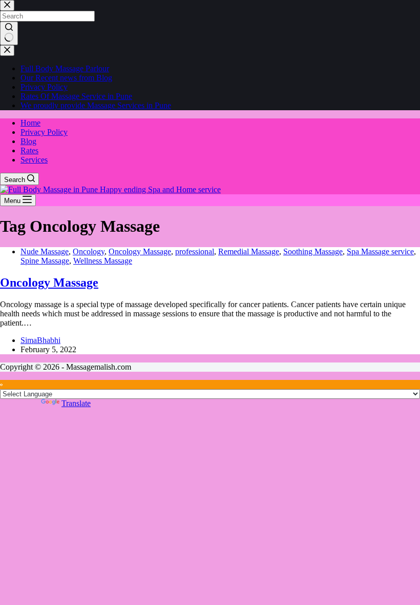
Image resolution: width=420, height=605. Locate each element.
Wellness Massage (102, 260)
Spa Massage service (380, 251)
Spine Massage (44, 260)
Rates (29, 150)
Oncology (88, 251)
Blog (28, 141)
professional (194, 251)
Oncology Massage (140, 251)
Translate (76, 403)
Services (34, 159)
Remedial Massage (248, 251)
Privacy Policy (44, 132)
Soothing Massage (313, 251)
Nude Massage (44, 251)
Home (30, 122)
